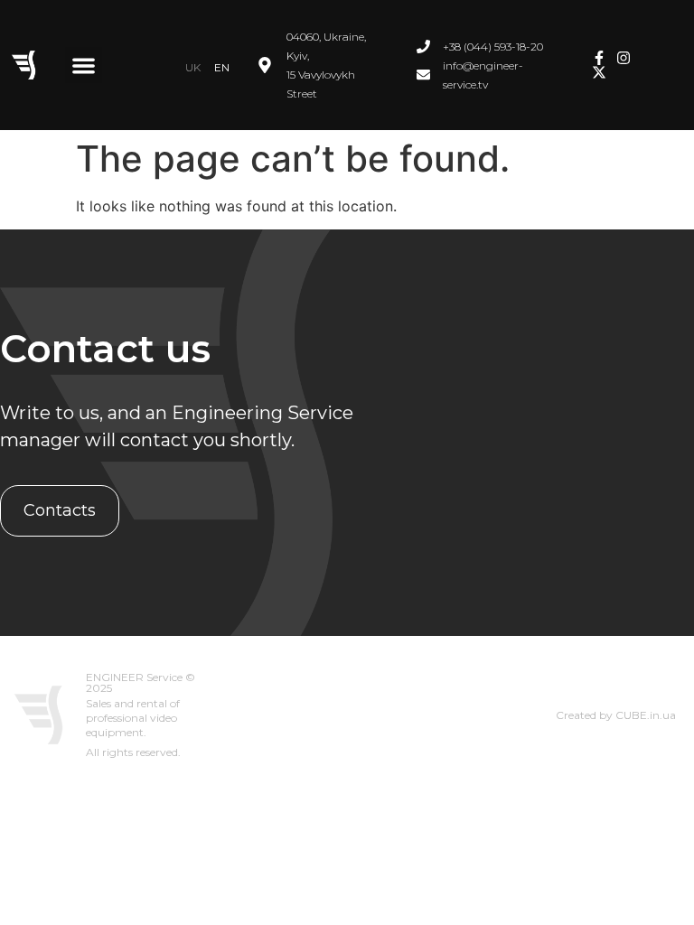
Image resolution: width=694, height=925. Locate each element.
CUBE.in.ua (645, 715)
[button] (83, 65)
